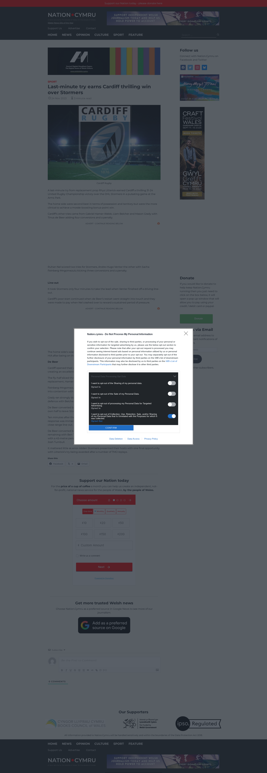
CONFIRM (111, 428)
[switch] (172, 383)
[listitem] (133, 376)
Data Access (133, 439)
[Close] (187, 334)
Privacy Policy (151, 439)
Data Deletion (116, 439)
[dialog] (133, 386)
